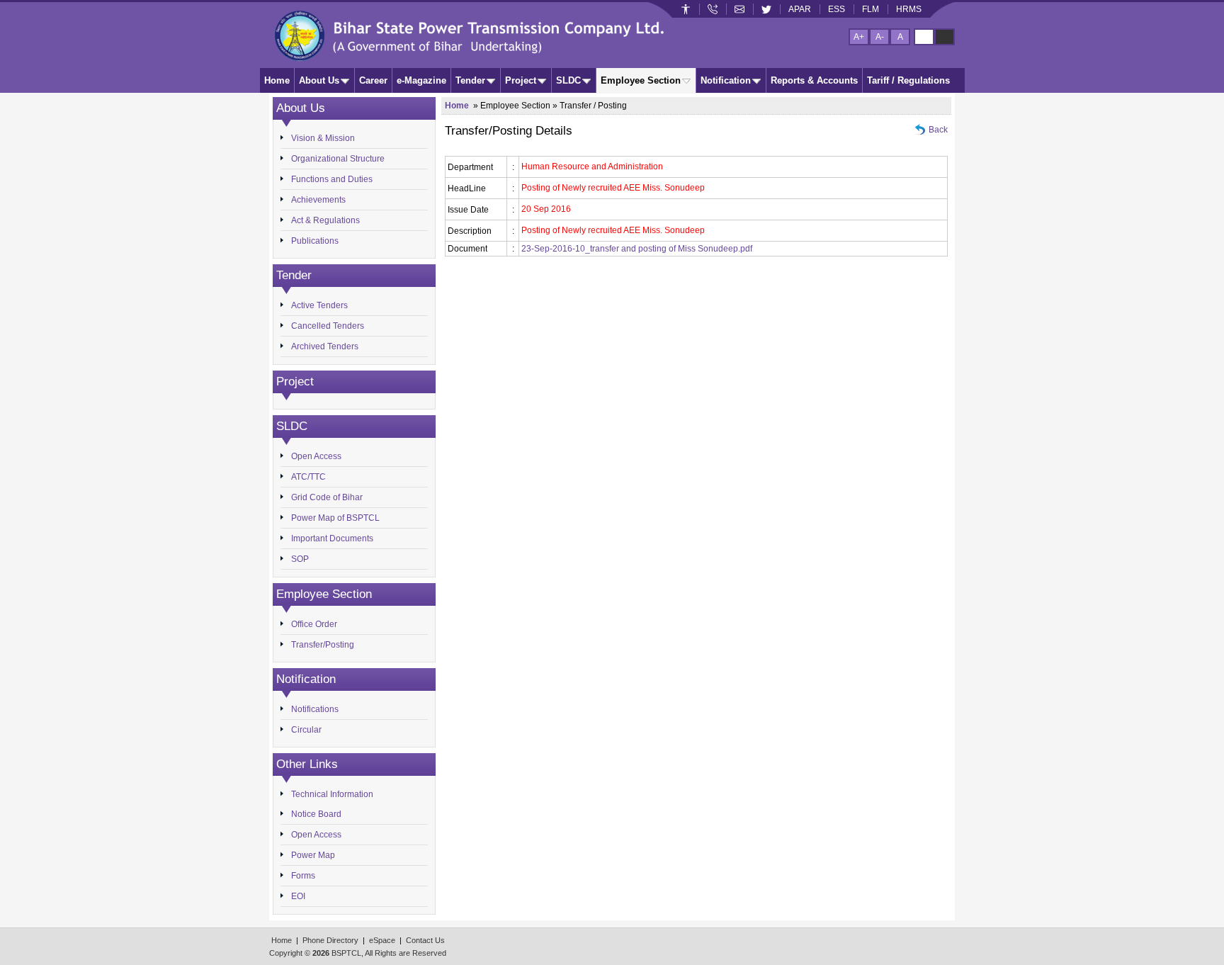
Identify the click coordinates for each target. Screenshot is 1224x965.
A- (880, 37)
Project (520, 80)
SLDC (568, 80)
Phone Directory (330, 940)
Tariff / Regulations (908, 80)
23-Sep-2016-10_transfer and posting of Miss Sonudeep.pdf (636, 249)
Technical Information (332, 794)
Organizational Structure (338, 159)
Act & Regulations (325, 220)
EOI (298, 896)
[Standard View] (924, 36)
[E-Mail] (739, 9)
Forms (303, 876)
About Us (319, 80)
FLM (870, 9)
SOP (300, 559)
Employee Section (641, 80)
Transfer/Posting (322, 645)
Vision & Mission (323, 138)
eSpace (382, 940)
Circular (306, 730)
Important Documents (332, 538)
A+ (859, 37)
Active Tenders (319, 305)
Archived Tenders (324, 346)
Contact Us (425, 940)
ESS (836, 9)
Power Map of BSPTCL (335, 518)
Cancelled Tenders (327, 326)
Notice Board (316, 814)
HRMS (909, 9)
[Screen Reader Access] (686, 9)
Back (938, 130)
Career (373, 80)
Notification (726, 80)
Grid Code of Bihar (327, 497)
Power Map (313, 855)
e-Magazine (421, 80)
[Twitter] (766, 9)
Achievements (318, 200)
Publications (315, 241)
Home (277, 80)
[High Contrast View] (944, 36)
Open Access (316, 456)
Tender (470, 80)
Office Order (314, 624)
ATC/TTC (308, 477)
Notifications (315, 709)
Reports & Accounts (814, 80)
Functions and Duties (332, 179)
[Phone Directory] (713, 9)
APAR (799, 9)
